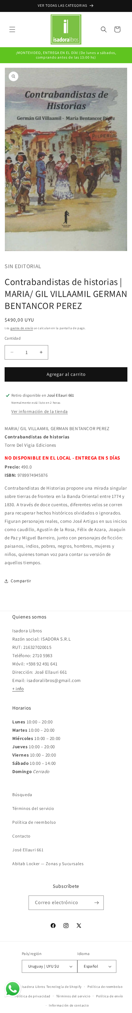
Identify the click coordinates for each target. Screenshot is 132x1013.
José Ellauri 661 (28, 850)
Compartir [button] (21, 581)
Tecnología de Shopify (64, 986)
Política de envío (109, 996)
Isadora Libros (33, 986)
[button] (12, 29)
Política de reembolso (34, 822)
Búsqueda (22, 794)
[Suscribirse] (96, 903)
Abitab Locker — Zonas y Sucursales (47, 863)
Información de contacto (69, 1005)
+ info (18, 688)
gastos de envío (21, 328)
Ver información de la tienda (39, 411)
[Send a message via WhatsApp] (12, 989)
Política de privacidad (32, 996)
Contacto (21, 836)
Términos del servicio (33, 808)
